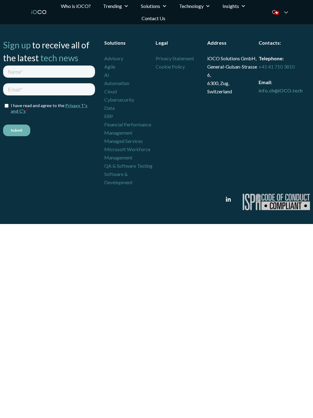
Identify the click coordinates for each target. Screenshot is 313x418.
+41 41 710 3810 (277, 66)
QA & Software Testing (128, 166)
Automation (116, 83)
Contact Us (153, 18)
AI (106, 75)
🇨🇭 (285, 12)
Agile (109, 66)
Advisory (113, 58)
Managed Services (123, 141)
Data (109, 108)
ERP (108, 116)
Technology (191, 6)
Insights (231, 6)
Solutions (150, 6)
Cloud (110, 91)
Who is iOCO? (76, 6)
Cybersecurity (119, 100)
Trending (112, 6)
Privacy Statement (175, 58)
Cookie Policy (170, 66)
